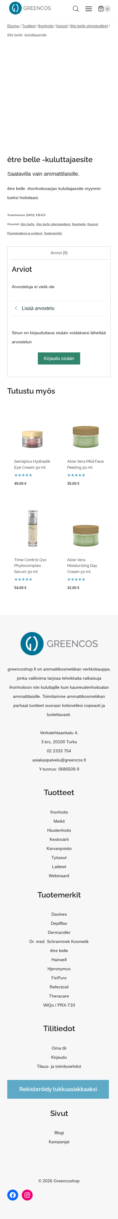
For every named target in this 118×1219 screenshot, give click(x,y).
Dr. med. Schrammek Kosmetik (59, 941)
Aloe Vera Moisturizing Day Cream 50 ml (82, 566)
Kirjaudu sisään (59, 358)
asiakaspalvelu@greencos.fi (59, 760)
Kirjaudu (59, 1057)
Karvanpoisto (59, 848)
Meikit (59, 821)
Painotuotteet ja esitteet (24, 233)
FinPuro (59, 977)
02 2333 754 (59, 750)
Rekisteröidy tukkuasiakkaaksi (58, 1089)
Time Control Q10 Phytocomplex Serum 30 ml (30, 566)
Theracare (59, 996)
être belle (27, 224)
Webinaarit (59, 875)
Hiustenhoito (59, 830)
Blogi (59, 1132)
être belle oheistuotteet (53, 224)
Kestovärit (59, 839)
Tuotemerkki (53, 233)
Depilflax (59, 923)
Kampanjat (59, 1141)
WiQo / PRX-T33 (59, 1005)
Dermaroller (59, 932)
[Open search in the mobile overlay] (76, 9)
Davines (59, 914)
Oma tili (59, 1048)
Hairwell (59, 959)
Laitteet (59, 866)
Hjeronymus (59, 968)
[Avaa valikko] (88, 8)
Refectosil (59, 986)
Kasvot (92, 224)
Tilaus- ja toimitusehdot (59, 1066)
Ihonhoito (79, 224)
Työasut (59, 857)
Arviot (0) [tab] (59, 253)
